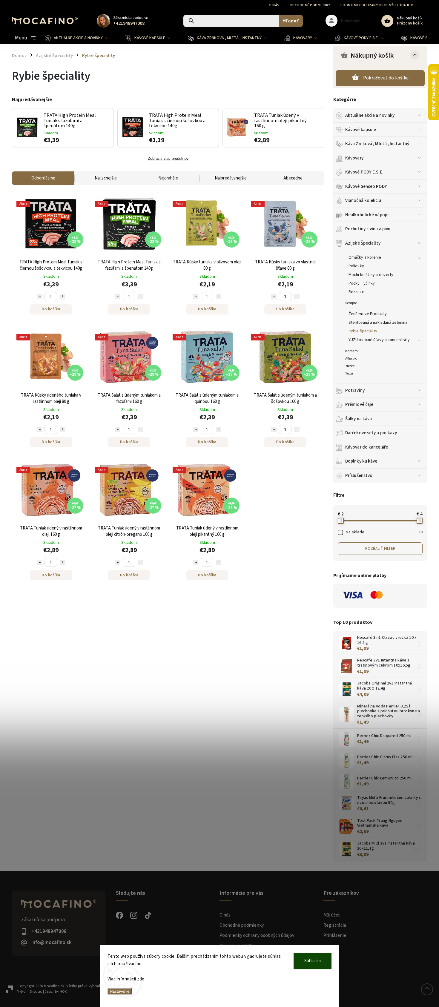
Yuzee (350, 366)
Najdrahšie (168, 178)
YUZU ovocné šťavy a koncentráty (379, 340)
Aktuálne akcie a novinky (370, 115)
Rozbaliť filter (380, 549)
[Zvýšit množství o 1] (62, 296)
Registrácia (334, 925)
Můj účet (331, 915)
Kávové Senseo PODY (366, 186)
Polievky (356, 266)
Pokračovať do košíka (386, 78)
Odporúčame (43, 178)
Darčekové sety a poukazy (371, 432)
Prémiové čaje (359, 404)
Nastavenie (119, 991)
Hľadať (291, 20)
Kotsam (351, 351)
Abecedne (293, 178)
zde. (141, 979)
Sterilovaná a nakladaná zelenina (378, 323)
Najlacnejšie (106, 178)
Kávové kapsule (360, 129)
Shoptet (36, 991)
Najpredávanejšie (231, 178)
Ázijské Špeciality (362, 243)
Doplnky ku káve (361, 461)
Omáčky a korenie (365, 257)
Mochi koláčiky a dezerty (371, 275)
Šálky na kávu (358, 418)
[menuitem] (80, 38)
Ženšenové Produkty (368, 314)
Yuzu (349, 373)
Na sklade (384, 532)
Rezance (356, 292)
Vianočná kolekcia (363, 200)
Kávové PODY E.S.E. (364, 172)
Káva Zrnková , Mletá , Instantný (377, 143)
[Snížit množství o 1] (39, 296)
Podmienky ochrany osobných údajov (376, 5)
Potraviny (355, 390)
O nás (274, 5)
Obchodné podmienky (310, 5)
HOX (63, 991)
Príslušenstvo (358, 475)
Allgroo (351, 358)
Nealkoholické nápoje (367, 214)
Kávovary (354, 158)
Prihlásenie (334, 935)
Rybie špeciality (363, 331)
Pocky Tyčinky (362, 283)
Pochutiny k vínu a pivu (367, 228)
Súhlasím (312, 961)
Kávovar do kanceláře (366, 447)
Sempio (351, 303)
